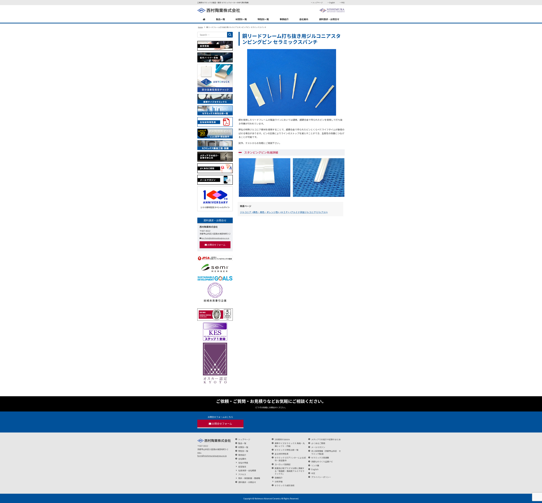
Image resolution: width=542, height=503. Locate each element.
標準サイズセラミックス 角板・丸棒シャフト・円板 (290, 444)
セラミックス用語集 (320, 457)
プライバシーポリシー (321, 477)
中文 (343, 2)
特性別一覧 (263, 19)
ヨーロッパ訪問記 (282, 464)
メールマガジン (318, 447)
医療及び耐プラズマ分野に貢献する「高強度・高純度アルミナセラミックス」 (289, 471)
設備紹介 (279, 477)
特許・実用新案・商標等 (249, 478)
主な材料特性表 (282, 454)
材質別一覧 (241, 19)
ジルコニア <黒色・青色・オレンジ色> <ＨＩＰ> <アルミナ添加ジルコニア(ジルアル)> (284, 212)
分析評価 (279, 481)
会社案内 (303, 19)
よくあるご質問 (318, 443)
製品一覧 (220, 19)
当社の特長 (243, 462)
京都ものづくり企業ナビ (322, 461)
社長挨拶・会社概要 (247, 470)
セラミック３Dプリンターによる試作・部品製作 (290, 459)
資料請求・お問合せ (329, 19)
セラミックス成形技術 (284, 485)
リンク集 (315, 465)
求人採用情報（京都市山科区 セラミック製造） (326, 452)
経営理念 (242, 466)
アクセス (242, 474)
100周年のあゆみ (282, 439)
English (332, 2)
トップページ (317, 2)
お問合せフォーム (216, 244)
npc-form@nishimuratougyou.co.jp (215, 238)
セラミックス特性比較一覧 (286, 450)
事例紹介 (284, 19)
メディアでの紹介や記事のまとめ (326, 439)
